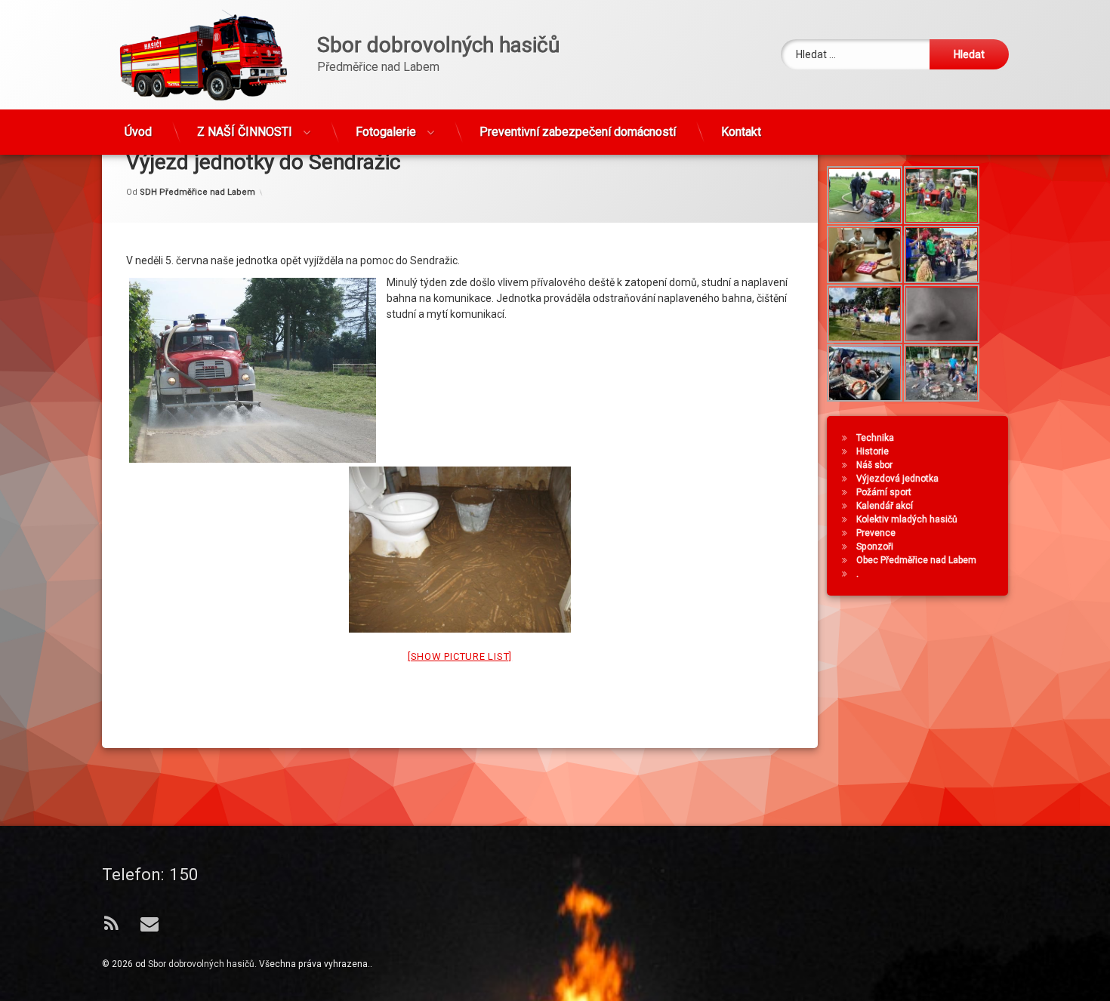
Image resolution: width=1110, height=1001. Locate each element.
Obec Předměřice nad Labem (916, 560)
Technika (875, 438)
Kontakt (741, 132)
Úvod (138, 132)
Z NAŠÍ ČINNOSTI (244, 132)
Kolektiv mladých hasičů (906, 519)
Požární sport (883, 492)
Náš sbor (874, 465)
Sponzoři (874, 546)
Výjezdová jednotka (897, 478)
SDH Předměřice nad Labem (197, 192)
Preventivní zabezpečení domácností (577, 132)
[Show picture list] (460, 657)
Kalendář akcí (884, 505)
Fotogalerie (386, 132)
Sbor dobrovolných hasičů (201, 964)
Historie (872, 451)
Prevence (876, 533)
